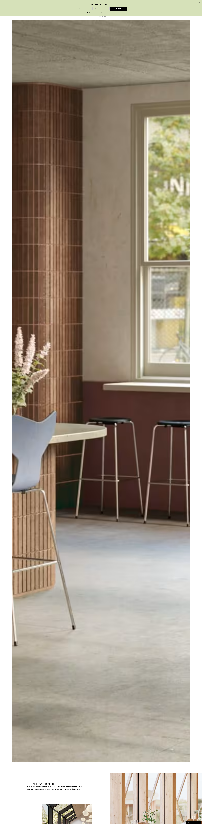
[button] (193, 822)
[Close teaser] (185, 821)
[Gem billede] (189, 21)
